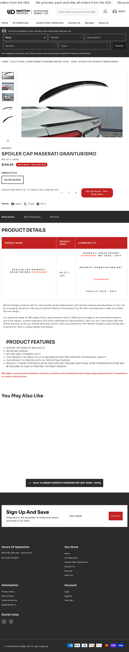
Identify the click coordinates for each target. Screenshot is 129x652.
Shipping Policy (9, 604)
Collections (17, 61)
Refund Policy (8, 596)
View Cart (69, 600)
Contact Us (74, 22)
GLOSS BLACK (12, 179)
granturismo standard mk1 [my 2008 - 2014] (51, 61)
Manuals (89, 22)
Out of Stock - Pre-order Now (16, 449)
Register (68, 596)
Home (5, 61)
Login (67, 591)
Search (119, 45)
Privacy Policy (8, 591)
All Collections (21, 22)
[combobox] (77, 12)
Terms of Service (9, 600)
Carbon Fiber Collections (49, 22)
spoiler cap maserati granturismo (98, 61)
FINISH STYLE (9, 173)
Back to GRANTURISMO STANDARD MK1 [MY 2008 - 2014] (67, 482)
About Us (104, 22)
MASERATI (7, 148)
